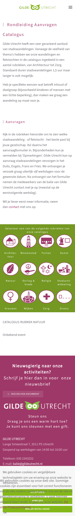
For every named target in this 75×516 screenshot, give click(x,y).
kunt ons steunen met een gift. (40, 426)
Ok (5, 512)
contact (14, 207)
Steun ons (37, 416)
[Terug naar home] (37, 7)
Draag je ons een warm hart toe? (37, 421)
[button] (70, 7)
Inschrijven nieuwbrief (25, 394)
